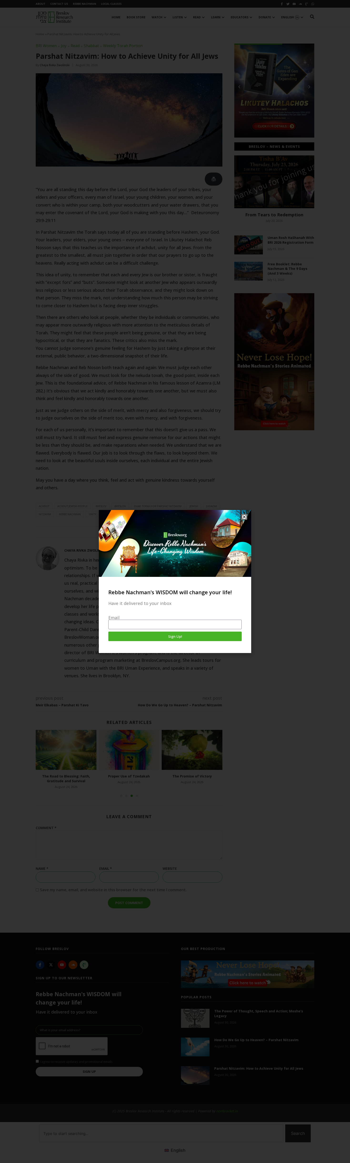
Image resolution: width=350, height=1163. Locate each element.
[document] (175, 581)
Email (114, 617)
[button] (244, 517)
